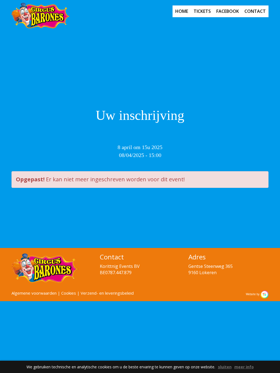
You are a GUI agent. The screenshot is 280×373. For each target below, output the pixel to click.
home (181, 11)
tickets (202, 11)
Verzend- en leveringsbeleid (107, 293)
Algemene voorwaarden (34, 293)
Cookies (68, 293)
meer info (244, 367)
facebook (227, 11)
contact (255, 11)
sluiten (225, 367)
